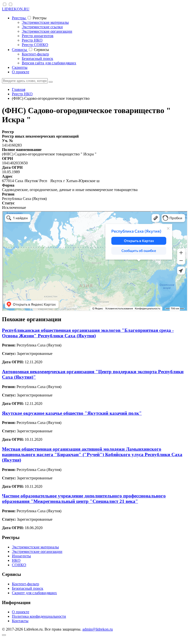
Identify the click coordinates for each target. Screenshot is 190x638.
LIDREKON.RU (15, 9)
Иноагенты (21, 556)
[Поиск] (51, 82)
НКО (16, 560)
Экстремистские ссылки (42, 27)
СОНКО (19, 565)
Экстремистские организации (47, 31)
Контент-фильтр (35, 54)
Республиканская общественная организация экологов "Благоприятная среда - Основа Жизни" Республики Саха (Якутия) (88, 333)
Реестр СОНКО (35, 45)
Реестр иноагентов (37, 36)
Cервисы (20, 50)
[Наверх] (4, 635)
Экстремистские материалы (45, 22)
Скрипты (19, 67)
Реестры (19, 18)
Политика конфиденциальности (39, 616)
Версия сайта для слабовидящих (49, 63)
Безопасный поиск (37, 58)
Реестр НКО (32, 40)
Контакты (20, 621)
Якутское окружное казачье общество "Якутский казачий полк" (72, 413)
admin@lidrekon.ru (97, 629)
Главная (18, 89)
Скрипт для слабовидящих (34, 593)
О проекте (20, 72)
